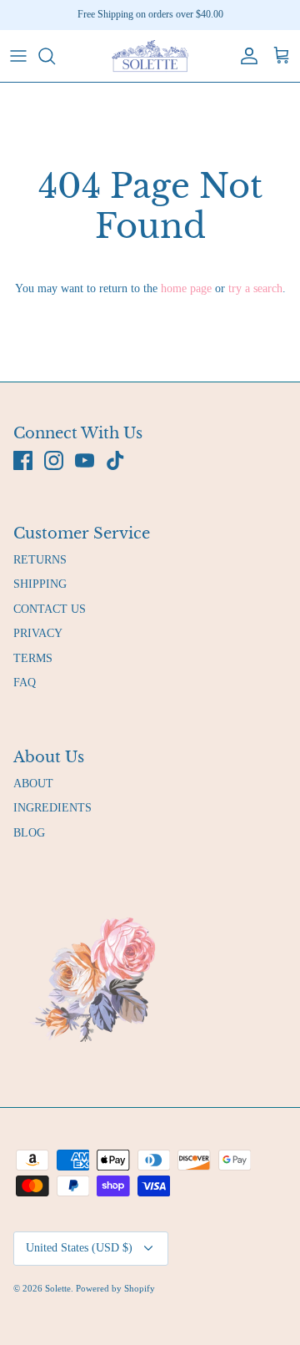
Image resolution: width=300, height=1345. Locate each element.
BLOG (29, 833)
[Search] (55, 56)
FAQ (24, 682)
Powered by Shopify (115, 1288)
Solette (58, 1288)
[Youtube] (84, 460)
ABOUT (33, 783)
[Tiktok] (115, 460)
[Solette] (150, 55)
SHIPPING (40, 584)
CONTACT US (49, 609)
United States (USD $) (79, 1247)
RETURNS (40, 560)
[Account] (245, 56)
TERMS (32, 658)
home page (186, 288)
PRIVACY (37, 633)
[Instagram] (53, 460)
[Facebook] (22, 460)
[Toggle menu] (18, 56)
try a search (255, 288)
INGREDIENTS (52, 807)
